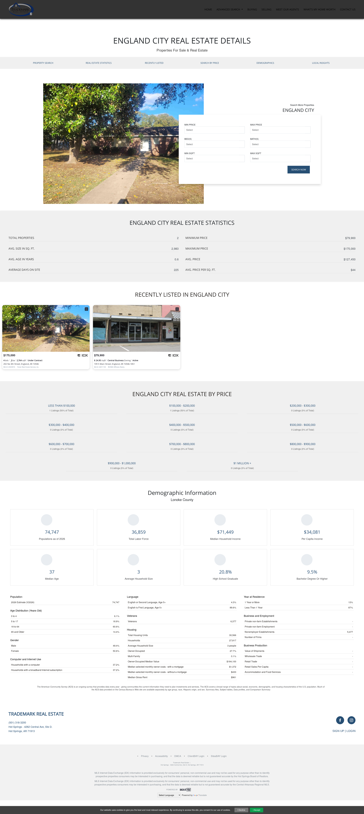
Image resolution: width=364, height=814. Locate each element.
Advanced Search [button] (229, 9)
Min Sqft (189, 153)
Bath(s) (254, 138)
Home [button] (208, 9)
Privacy (145, 756)
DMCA (177, 756)
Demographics (265, 62)
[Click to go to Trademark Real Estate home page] (21, 9)
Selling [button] (266, 9)
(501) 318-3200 (17, 722)
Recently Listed (154, 62)
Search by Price (209, 62)
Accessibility (161, 756)
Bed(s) (188, 138)
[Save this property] (86, 309)
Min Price (190, 124)
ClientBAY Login (196, 756)
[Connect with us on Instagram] (351, 720)
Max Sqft (255, 153)
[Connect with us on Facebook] (340, 720)
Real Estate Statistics (99, 62)
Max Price (256, 124)
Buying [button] (252, 9)
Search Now (298, 169)
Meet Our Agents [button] (287, 9)
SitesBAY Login (219, 756)
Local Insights (321, 62)
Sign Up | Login (343, 730)
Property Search (43, 62)
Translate (202, 795)
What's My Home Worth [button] (319, 9)
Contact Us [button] (347, 9)
